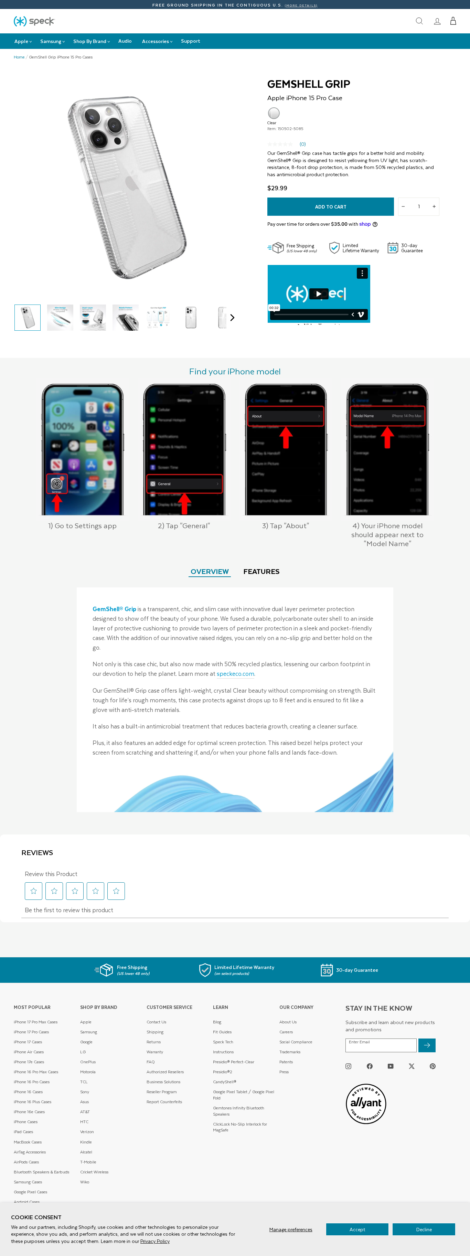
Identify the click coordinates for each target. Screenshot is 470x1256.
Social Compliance (295, 1042)
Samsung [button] (50, 41)
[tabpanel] (235, 699)
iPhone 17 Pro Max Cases (35, 1022)
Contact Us (156, 1022)
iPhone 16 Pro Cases (32, 1081)
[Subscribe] (427, 1045)
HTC (84, 1121)
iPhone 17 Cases (28, 1042)
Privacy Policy (155, 1241)
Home (19, 57)
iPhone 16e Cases (29, 1111)
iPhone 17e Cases (29, 1061)
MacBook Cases (28, 1142)
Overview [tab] (210, 571)
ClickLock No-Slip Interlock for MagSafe (240, 1127)
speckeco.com (235, 673)
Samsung (88, 1032)
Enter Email (359, 1042)
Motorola (88, 1071)
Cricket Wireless (94, 1172)
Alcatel (86, 1152)
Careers (286, 1032)
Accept (357, 1229)
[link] (437, 21)
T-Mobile (88, 1162)
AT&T (85, 1111)
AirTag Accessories (30, 1152)
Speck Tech (223, 1042)
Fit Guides (222, 1032)
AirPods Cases (26, 1162)
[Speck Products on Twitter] (412, 1066)
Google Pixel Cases (30, 1192)
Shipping (155, 1032)
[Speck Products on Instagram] (348, 1066)
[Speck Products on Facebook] (370, 1066)
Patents (286, 1061)
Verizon (87, 1131)
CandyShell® (224, 1081)
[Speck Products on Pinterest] (433, 1066)
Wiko (84, 1182)
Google (86, 1042)
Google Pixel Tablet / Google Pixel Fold (243, 1094)
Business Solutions (163, 1081)
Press (284, 1071)
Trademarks (289, 1052)
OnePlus (88, 1061)
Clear (274, 113)
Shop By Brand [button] (89, 41)
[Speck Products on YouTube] (391, 1066)
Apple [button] (21, 41)
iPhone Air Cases (29, 1052)
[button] (453, 21)
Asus (84, 1101)
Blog (217, 1022)
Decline (424, 1229)
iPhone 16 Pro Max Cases (36, 1071)
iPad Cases (23, 1131)
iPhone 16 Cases (28, 1091)
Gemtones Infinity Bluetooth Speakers (238, 1111)
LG (83, 1052)
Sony (84, 1091)
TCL (84, 1081)
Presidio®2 (222, 1071)
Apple (86, 1022)
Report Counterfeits (164, 1101)
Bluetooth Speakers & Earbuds (41, 1172)
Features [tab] (261, 571)
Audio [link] (125, 41)
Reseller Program (162, 1091)
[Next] (230, 317)
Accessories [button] (155, 41)
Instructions (223, 1052)
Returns (154, 1042)
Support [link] (190, 41)
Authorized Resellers (165, 1071)
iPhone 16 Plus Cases (32, 1101)
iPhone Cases (26, 1121)
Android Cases (27, 1202)
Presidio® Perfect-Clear (233, 1061)
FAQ (151, 1061)
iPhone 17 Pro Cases (31, 1032)
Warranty (155, 1052)
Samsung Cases (28, 1182)
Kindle (86, 1142)
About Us (288, 1022)
